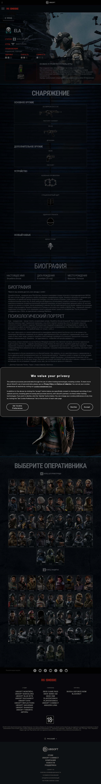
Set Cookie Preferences (17, 407)
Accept (87, 407)
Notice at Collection (64, 384)
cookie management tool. (43, 386)
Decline (74, 407)
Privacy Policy (49, 384)
